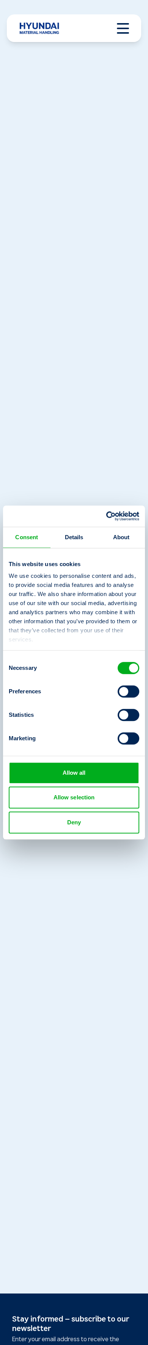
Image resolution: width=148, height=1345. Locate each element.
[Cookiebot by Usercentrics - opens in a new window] (106, 516)
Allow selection (74, 797)
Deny (74, 822)
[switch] (128, 691)
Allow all (74, 772)
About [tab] (121, 537)
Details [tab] (74, 537)
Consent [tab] (26, 537)
